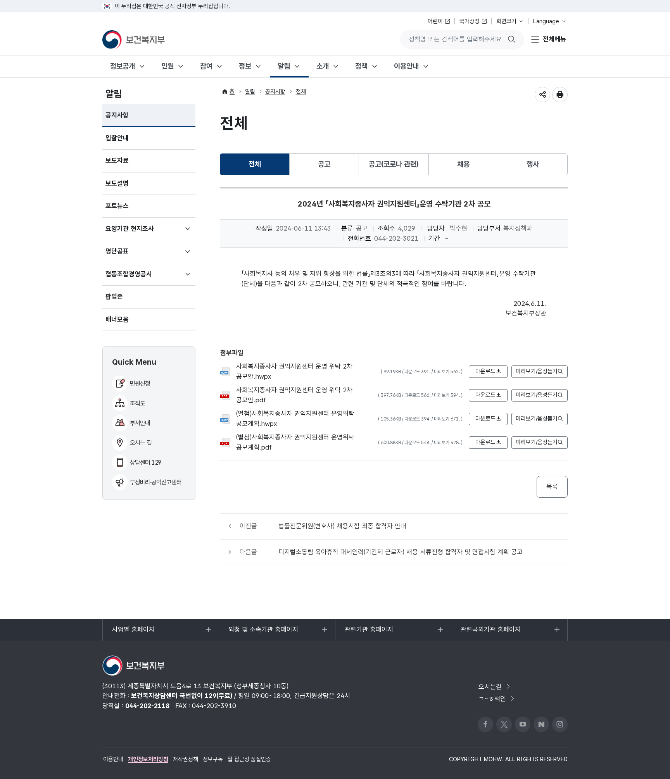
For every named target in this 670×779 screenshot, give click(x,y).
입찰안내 (117, 138)
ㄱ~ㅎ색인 (492, 699)
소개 (322, 66)
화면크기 (506, 21)
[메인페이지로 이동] (133, 39)
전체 (301, 91)
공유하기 (542, 94)
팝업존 (114, 296)
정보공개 (122, 66)
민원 (167, 66)
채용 (463, 164)
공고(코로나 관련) (393, 164)
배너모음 (117, 319)
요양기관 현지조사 (141, 232)
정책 (361, 66)
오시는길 (490, 687)
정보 (245, 66)
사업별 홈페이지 (133, 633)
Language (546, 21)
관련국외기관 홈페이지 (490, 633)
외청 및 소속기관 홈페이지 (263, 633)
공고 (324, 164)
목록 (552, 486)
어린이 (435, 21)
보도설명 (117, 183)
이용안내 (406, 66)
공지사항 (117, 115)
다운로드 (485, 371)
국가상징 (469, 21)
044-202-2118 (147, 706)
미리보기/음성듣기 (537, 371)
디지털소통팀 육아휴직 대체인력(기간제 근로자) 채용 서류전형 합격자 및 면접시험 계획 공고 (400, 552)
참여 (206, 66)
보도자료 (117, 160)
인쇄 (560, 94)
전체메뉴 (554, 39)
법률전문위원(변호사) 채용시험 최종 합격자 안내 (342, 526)
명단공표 (128, 255)
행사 (533, 164)
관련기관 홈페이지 (368, 633)
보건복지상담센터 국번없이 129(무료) (181, 696)
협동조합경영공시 (140, 278)
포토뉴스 (117, 206)
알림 (284, 66)
